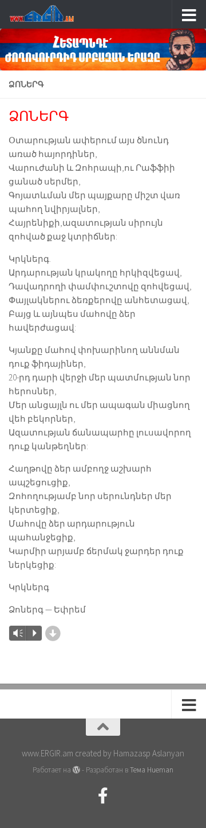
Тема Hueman (151, 770)
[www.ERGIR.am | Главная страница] (51, 14)
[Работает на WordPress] (76, 770)
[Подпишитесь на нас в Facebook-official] (103, 796)
